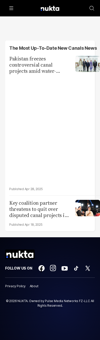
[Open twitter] (88, 268)
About (34, 286)
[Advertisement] (50, 130)
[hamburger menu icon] (11, 8)
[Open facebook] (41, 268)
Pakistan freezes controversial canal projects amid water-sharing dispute (32, 65)
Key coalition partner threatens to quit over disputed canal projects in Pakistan (38, 209)
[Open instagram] (53, 268)
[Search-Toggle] (92, 8)
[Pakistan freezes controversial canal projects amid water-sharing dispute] (87, 63)
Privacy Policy (15, 286)
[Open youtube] (65, 268)
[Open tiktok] (76, 268)
